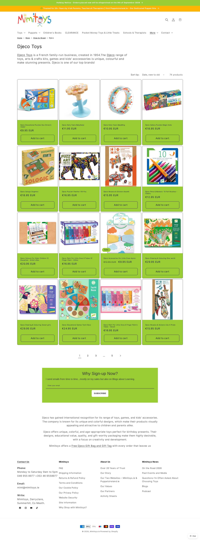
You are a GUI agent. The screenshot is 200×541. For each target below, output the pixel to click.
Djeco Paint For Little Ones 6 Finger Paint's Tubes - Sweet (121, 326)
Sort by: (135, 74)
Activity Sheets (108, 496)
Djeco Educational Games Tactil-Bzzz (76, 325)
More (28, 38)
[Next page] (120, 355)
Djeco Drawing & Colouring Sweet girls (35, 325)
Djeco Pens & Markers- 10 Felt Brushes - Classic (161, 192)
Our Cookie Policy (68, 487)
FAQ (61, 468)
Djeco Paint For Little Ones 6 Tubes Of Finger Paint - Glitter (77, 259)
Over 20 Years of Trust (112, 468)
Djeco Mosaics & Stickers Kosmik (116, 192)
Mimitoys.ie (95, 531)
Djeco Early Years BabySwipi (73, 125)
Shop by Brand (39, 38)
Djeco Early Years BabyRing (114, 125)
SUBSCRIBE (100, 393)
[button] (21, 33)
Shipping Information (70, 473)
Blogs (145, 486)
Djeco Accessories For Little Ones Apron (120, 258)
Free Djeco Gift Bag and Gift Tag (92, 445)
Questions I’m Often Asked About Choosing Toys (160, 480)
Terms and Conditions (71, 483)
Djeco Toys (24, 55)
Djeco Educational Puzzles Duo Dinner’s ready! (35, 126)
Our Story (105, 473)
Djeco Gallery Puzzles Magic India (158, 125)
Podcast (146, 491)
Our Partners (107, 491)
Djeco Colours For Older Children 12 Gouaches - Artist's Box (34, 259)
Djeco (111, 55)
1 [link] (79, 355)
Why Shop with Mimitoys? (73, 507)
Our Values (106, 486)
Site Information (67, 502)
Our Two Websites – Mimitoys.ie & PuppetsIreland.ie (118, 480)
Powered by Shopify (109, 531)
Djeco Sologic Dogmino (29, 192)
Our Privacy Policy (69, 492)
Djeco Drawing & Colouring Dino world (160, 258)
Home (19, 38)
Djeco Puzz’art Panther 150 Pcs (74, 192)
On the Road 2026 (152, 468)
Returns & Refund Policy (72, 478)
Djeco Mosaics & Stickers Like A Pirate (160, 325)
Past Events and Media (154, 473)
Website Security (68, 497)
